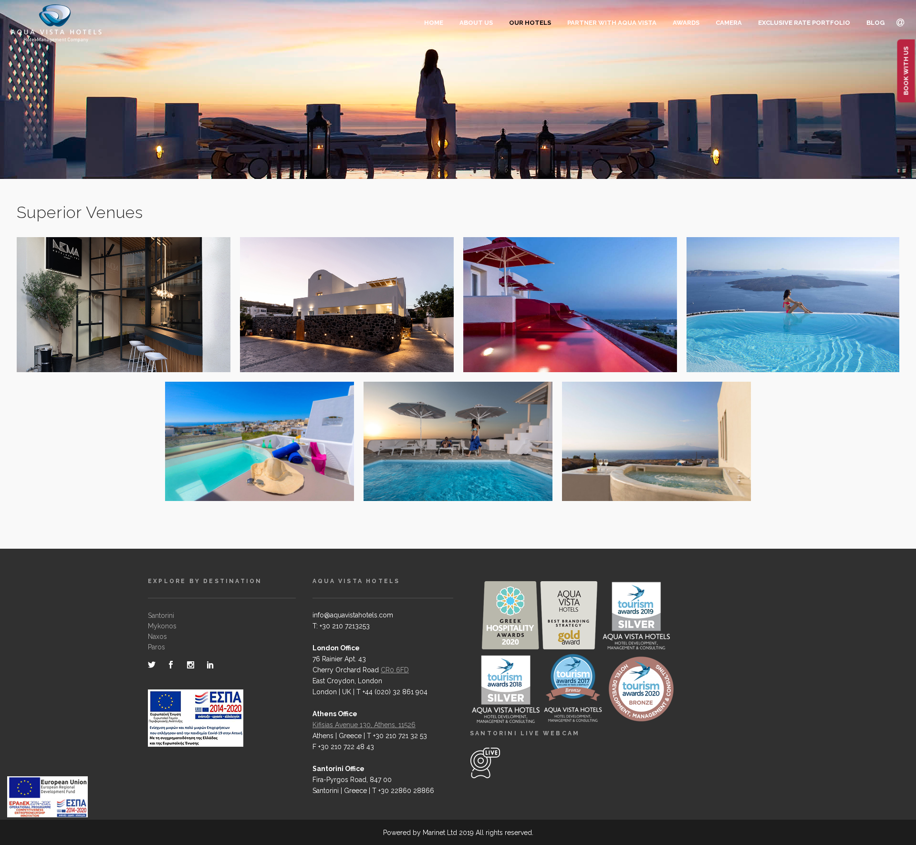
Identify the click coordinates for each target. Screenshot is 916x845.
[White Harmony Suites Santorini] (248, 462)
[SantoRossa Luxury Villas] (335, 318)
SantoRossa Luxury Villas (347, 298)
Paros (156, 647)
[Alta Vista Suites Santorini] (781, 318)
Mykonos (162, 626)
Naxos (157, 636)
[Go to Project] (134, 318)
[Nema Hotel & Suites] (112, 318)
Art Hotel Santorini (570, 298)
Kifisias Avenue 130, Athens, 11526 (364, 725)
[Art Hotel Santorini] (559, 318)
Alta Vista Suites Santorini (793, 298)
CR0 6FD (395, 670)
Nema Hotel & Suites (123, 298)
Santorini (161, 615)
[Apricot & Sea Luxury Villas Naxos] (447, 462)
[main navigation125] (47, 798)
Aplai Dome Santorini (657, 434)
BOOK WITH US (906, 71)
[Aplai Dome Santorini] (645, 455)
